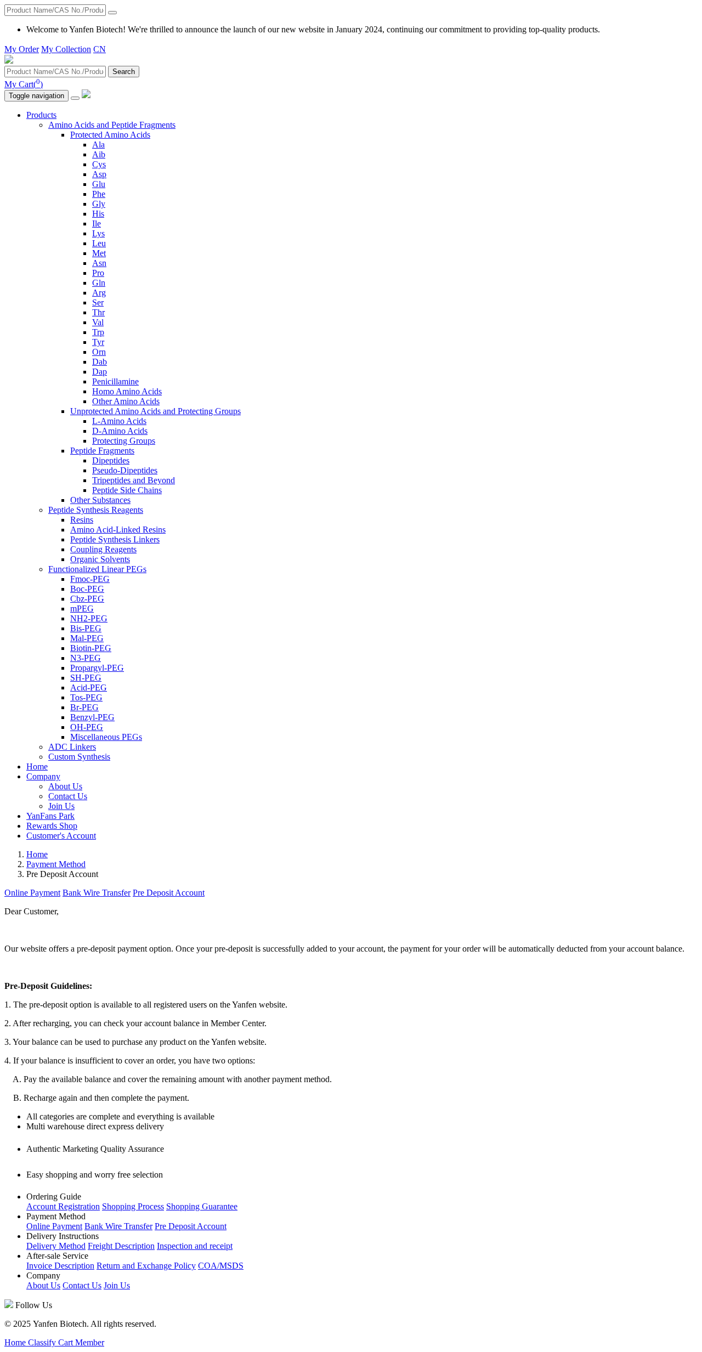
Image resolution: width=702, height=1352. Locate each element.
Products (41, 115)
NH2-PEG (88, 618)
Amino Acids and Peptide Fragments (112, 124)
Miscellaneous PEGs (106, 737)
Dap (99, 371)
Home (37, 766)
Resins (81, 519)
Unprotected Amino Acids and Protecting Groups (155, 411)
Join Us (61, 806)
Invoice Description (60, 1265)
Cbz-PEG (87, 598)
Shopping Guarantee (201, 1206)
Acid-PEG (88, 687)
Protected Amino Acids (110, 134)
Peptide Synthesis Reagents (95, 509)
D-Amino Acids (120, 430)
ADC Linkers (72, 746)
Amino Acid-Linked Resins (118, 529)
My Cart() (23, 84)
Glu (98, 184)
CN (99, 49)
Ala (98, 144)
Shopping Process (133, 1206)
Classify (43, 1342)
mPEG (82, 608)
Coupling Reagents (103, 549)
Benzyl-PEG (92, 717)
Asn (99, 263)
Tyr (98, 342)
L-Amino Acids (119, 421)
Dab (99, 361)
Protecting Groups (123, 440)
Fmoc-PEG (90, 579)
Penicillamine (115, 381)
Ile (96, 223)
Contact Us (67, 796)
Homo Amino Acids (127, 391)
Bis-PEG (85, 628)
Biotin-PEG (90, 648)
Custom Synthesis (79, 756)
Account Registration (63, 1206)
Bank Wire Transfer (97, 892)
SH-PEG (85, 677)
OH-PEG (86, 727)
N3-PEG (85, 658)
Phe (98, 194)
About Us (65, 786)
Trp (98, 332)
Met (99, 253)
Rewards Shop (51, 825)
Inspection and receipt (195, 1246)
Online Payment (32, 892)
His (98, 213)
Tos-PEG (86, 697)
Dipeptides (110, 460)
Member (89, 1342)
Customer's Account (61, 835)
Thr (98, 312)
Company (43, 776)
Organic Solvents (100, 559)
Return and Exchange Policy (146, 1265)
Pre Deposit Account (169, 892)
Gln (98, 282)
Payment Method (56, 864)
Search (123, 71)
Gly (98, 203)
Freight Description (121, 1246)
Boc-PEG (87, 588)
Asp (99, 174)
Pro (98, 273)
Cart (66, 1342)
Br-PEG (84, 707)
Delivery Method (56, 1246)
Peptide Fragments (102, 450)
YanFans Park (50, 816)
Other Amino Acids (126, 401)
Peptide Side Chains (127, 490)
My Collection (66, 49)
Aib (98, 154)
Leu (99, 243)
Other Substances (100, 500)
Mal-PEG (87, 638)
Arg (99, 292)
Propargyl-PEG (97, 667)
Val (98, 322)
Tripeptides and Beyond (133, 480)
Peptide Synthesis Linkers (115, 539)
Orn (99, 352)
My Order (21, 49)
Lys (98, 233)
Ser (98, 302)
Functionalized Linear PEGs (97, 569)
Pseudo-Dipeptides (124, 470)
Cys (99, 164)
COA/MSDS (221, 1265)
